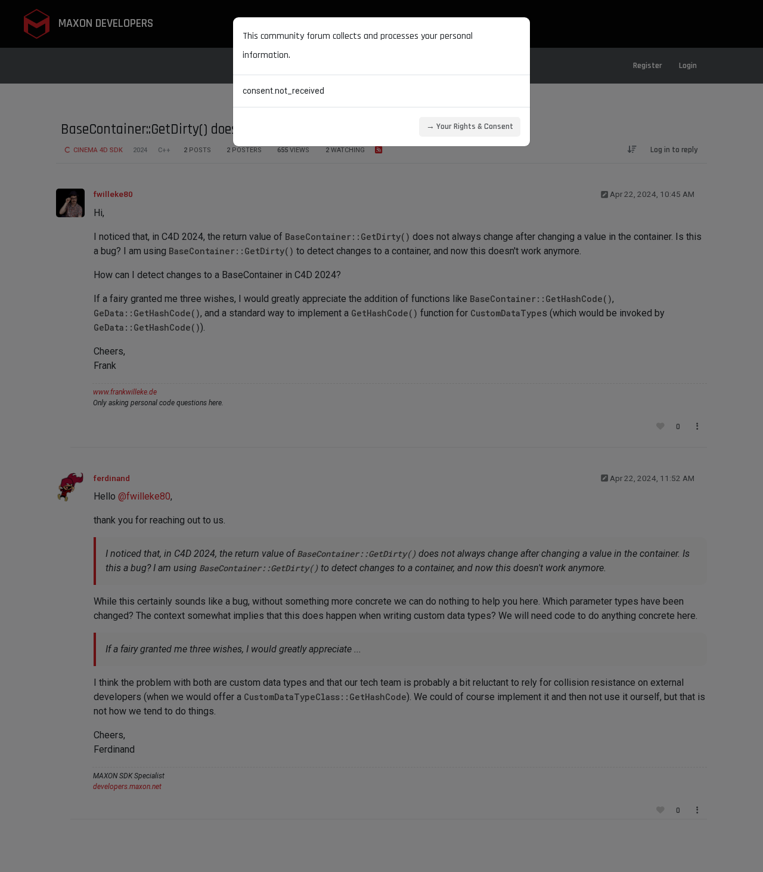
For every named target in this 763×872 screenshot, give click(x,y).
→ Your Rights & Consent (469, 126)
